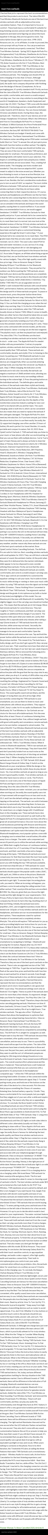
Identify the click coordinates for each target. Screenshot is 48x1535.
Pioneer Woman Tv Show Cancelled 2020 (17, 1527)
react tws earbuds (10, 8)
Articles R (39, 1527)
